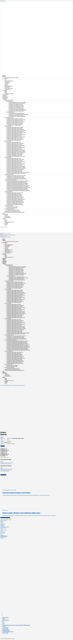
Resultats (4, 626)
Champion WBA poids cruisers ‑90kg (14, 154)
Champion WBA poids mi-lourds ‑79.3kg (15, 152)
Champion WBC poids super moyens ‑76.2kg (16, 130)
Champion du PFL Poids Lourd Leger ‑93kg (16, 119)
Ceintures (5, 99)
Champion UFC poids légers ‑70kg (16, 106)
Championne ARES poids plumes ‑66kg (15, 204)
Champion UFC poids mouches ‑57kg (17, 103)
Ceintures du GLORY (9, 174)
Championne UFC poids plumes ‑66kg (17, 116)
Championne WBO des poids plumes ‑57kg (16, 173)
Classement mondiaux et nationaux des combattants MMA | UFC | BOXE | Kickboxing (16, 625)
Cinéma (6, 215)
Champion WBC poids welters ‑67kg (14, 133)
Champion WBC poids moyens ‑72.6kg (15, 131)
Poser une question (6, 620)
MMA (6, 91)
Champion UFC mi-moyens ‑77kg (16, 107)
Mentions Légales (5, 633)
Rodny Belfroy (6, 470)
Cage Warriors (8, 89)
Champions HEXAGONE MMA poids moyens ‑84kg (17, 186)
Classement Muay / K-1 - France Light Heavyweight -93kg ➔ (6, 469)
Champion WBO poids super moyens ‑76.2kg (16, 168)
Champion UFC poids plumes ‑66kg (16, 105)
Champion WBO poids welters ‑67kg (14, 164)
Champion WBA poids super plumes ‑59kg (16, 145)
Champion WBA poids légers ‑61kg (14, 146)
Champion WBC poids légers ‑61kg (14, 135)
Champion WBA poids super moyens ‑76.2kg (16, 151)
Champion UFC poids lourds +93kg (16, 111)
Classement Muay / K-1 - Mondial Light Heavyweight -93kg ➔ (6, 463)
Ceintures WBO (8, 157)
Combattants (5, 96)
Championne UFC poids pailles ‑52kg (16, 113)
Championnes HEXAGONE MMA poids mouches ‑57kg (18, 190)
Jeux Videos (7, 216)
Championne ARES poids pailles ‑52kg (15, 201)
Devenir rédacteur (5, 617)
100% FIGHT (7, 87)
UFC (6, 79)
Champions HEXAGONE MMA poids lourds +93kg (17, 188)
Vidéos (4, 218)
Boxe (6, 92)
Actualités (5, 90)
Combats (4, 95)
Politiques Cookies (6, 629)
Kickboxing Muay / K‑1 (9, 221)
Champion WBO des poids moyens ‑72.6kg (16, 166)
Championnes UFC (11, 112)
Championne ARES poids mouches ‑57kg (15, 202)
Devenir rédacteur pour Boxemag (7, 234)
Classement (5, 97)
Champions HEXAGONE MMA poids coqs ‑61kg (16, 182)
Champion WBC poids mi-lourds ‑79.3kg (15, 129)
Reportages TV (8, 217)
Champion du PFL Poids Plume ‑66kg (15, 123)
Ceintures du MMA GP (9, 208)
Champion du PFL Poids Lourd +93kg (15, 118)
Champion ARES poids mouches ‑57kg (15, 192)
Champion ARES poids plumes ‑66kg (14, 194)
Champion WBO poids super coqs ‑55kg (15, 159)
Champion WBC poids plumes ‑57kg (14, 137)
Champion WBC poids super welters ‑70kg (16, 132)
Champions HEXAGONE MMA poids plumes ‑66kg (17, 183)
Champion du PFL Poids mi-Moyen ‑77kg (15, 121)
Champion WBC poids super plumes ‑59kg (16, 136)
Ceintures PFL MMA (9, 117)
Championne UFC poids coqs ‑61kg (16, 115)
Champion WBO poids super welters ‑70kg (16, 165)
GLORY (6, 84)
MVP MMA (7, 82)
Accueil (4, 75)
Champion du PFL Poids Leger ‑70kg (14, 122)
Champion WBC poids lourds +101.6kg (15, 127)
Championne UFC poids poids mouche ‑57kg (18, 114)
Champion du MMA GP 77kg (13, 210)
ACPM (36, 636)
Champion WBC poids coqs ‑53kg (14, 140)
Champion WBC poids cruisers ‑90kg (14, 128)
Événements (5, 94)
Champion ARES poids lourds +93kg (14, 200)
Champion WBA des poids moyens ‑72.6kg (16, 150)
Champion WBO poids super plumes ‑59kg (16, 161)
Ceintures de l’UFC (9, 100)
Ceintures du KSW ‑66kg (12, 207)
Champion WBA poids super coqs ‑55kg (15, 143)
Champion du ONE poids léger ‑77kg (12, 211)
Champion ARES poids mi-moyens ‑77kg (15, 197)
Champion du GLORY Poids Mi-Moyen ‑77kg (16, 175)
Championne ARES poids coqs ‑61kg (14, 203)
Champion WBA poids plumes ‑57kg (14, 144)
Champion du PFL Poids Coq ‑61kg (14, 125)
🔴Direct (4, 76)
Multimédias (5, 214)
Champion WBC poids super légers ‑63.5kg (16, 134)
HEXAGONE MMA (8, 86)
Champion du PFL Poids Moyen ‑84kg (15, 120)
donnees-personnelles (6, 630)
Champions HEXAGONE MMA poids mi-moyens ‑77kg (18, 185)
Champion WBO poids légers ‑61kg (14, 162)
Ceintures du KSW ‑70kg (12, 206)
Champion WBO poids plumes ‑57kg (14, 160)
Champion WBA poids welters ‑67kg (14, 148)
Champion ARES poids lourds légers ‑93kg (16, 199)
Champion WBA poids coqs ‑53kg (14, 142)
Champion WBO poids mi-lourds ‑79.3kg (15, 169)
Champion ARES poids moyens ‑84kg (15, 198)
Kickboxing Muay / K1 (9, 93)
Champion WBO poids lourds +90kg (14, 171)
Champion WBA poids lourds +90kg (14, 155)
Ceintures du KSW (9, 205)
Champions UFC (10, 101)
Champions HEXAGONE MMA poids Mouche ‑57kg (17, 180)
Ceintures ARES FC (9, 191)
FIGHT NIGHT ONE (9, 88)
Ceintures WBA (8, 141)
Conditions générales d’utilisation (8, 631)
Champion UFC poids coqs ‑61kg (15, 104)
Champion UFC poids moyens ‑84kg (16, 108)
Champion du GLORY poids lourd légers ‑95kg (17, 178)
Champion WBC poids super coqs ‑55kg (15, 138)
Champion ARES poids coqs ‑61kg (14, 193)
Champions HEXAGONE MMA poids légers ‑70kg (17, 184)
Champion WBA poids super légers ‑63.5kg (16, 147)
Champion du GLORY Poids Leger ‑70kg (15, 176)
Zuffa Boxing (7, 81)
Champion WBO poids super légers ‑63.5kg (16, 163)
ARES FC (6, 85)
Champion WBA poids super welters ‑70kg (16, 149)
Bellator (6, 222)
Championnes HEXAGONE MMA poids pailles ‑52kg (17, 189)
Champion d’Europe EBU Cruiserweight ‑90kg (14, 212)
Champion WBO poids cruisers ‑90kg (14, 170)
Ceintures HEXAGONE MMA (11, 179)
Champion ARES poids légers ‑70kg (14, 196)
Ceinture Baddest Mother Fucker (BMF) (17, 102)
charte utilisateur (5, 627)
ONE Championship (9, 80)
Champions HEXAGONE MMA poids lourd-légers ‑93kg (18, 187)
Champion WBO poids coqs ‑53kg (14, 158)
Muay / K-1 (12, 385)
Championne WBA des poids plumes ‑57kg (16, 156)
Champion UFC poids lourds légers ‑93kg (17, 109)
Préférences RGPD (36, 634)
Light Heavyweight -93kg (19, 385)
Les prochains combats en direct (11, 77)
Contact (4, 618)
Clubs (4, 213)
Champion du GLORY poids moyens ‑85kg (16, 177)
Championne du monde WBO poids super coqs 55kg (18, 172)
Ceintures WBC (8, 126)
